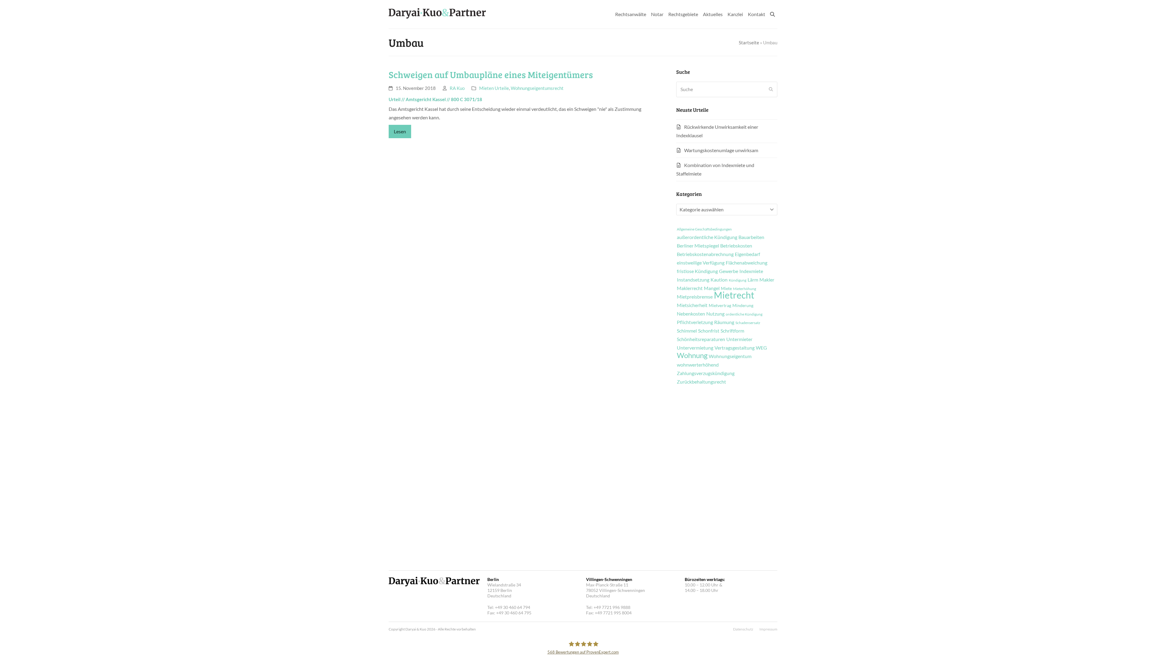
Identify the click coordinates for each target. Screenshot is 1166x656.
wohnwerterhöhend (698, 365)
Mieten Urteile (494, 88)
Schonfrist (708, 331)
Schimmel (687, 331)
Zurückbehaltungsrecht (701, 382)
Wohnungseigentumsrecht (537, 88)
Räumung (724, 322)
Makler (766, 280)
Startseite (749, 42)
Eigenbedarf (747, 254)
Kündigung (737, 280)
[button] (772, 14)
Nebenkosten (691, 314)
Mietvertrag (720, 305)
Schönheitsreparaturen (701, 339)
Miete (726, 288)
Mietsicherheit (692, 305)
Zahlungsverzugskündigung (706, 373)
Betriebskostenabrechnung (705, 254)
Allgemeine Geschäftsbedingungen (704, 229)
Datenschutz (743, 629)
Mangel (712, 288)
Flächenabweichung (746, 263)
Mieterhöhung (744, 289)
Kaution (719, 280)
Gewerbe (728, 271)
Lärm (753, 280)
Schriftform (732, 331)
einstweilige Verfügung (700, 263)
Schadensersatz (747, 323)
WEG (761, 348)
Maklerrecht (690, 288)
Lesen (400, 131)
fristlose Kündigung (697, 271)
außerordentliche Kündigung (707, 237)
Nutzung (715, 314)
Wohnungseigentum (730, 356)
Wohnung (692, 355)
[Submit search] (771, 89)
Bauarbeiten (751, 237)
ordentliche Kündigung (744, 314)
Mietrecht (734, 295)
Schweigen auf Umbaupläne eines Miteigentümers (491, 74)
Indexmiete (751, 271)
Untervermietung (695, 348)
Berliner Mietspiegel (698, 246)
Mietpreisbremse (695, 297)
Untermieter (739, 339)
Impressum (768, 629)
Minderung (742, 305)
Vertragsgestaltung (734, 348)
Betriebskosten (736, 246)
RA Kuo (457, 88)
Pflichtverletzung (695, 322)
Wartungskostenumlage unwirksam (721, 150)
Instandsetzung (693, 280)
